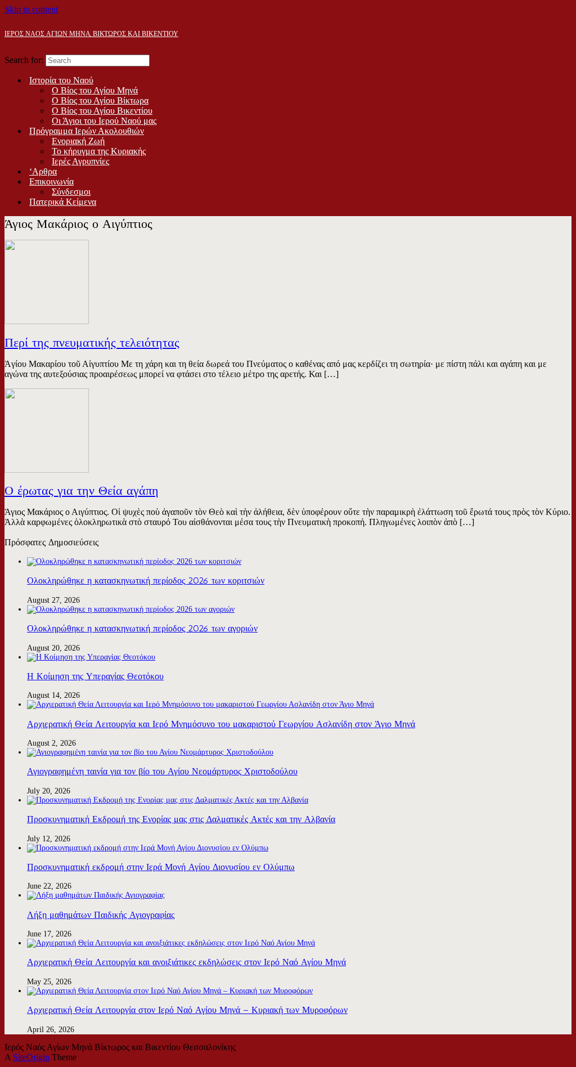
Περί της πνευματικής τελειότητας (91, 342)
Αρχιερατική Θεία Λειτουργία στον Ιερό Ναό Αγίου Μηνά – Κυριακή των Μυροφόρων (187, 1010)
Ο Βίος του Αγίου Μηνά (95, 90)
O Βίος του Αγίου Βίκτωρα (100, 100)
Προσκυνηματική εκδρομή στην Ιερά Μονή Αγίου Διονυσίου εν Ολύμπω (161, 867)
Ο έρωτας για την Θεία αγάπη (81, 490)
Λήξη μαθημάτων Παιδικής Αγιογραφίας (100, 914)
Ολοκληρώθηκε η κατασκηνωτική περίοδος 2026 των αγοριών (142, 628)
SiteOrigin (31, 1057)
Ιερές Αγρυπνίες (80, 161)
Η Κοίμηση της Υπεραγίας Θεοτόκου (95, 676)
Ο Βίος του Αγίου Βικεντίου (102, 110)
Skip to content (31, 9)
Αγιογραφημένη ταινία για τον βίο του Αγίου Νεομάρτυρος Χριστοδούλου (162, 771)
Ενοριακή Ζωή (78, 141)
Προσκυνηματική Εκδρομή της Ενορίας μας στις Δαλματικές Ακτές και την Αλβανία (181, 819)
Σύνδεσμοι (71, 191)
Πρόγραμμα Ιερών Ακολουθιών (86, 131)
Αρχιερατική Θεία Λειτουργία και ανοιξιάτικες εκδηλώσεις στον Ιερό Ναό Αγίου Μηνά (186, 962)
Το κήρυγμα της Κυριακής (99, 151)
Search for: (23, 60)
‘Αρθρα (43, 171)
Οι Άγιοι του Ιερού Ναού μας (104, 120)
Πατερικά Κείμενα (62, 202)
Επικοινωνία (51, 181)
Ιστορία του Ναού (61, 80)
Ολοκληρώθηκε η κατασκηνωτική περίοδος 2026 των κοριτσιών (145, 580)
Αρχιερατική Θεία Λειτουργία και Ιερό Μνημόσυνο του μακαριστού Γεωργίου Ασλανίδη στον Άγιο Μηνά (221, 724)
